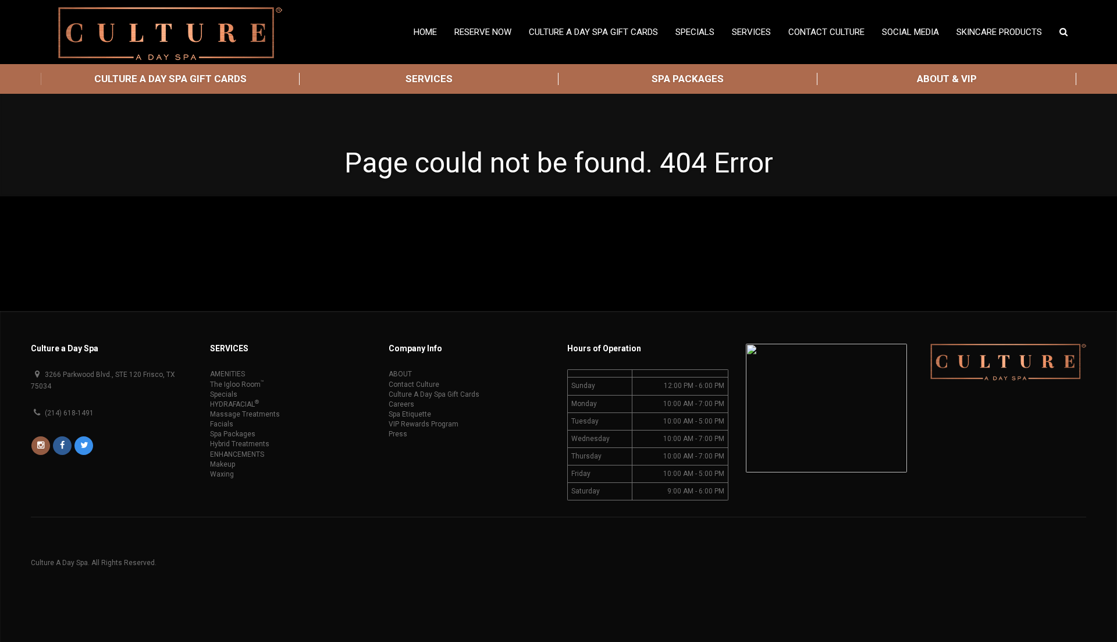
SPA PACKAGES (688, 78)
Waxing (222, 474)
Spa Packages (232, 434)
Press (398, 434)
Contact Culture (826, 32)
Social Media (910, 32)
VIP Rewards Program (423, 424)
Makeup (222, 464)
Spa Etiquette (410, 414)
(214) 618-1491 (68, 413)
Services (751, 32)
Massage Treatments (245, 414)
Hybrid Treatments (239, 444)
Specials (223, 394)
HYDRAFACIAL (234, 404)
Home (425, 32)
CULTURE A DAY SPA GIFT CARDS (170, 78)
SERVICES (429, 78)
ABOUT (400, 374)
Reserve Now (482, 32)
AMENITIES (227, 374)
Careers (401, 404)
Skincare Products (999, 32)
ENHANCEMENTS (237, 454)
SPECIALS (694, 32)
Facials (221, 424)
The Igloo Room (237, 384)
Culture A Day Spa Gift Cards (593, 32)
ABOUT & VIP (947, 78)
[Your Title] (41, 446)
